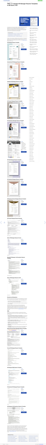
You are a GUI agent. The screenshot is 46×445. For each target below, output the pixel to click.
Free (40, 0)
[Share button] (4, 222)
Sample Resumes (10, 2)
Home (7, 2)
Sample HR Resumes (21, 308)
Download (23, 49)
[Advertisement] (23, 11)
